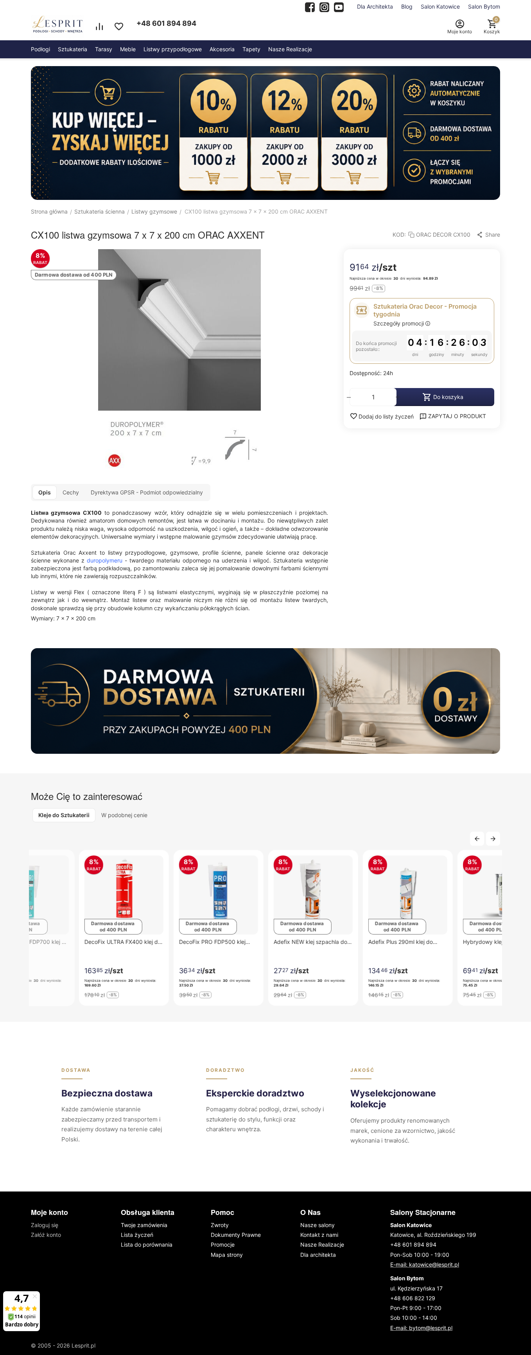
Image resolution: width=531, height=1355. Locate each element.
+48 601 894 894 (166, 23)
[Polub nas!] (310, 6)
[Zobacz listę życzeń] (119, 26)
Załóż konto (46, 1234)
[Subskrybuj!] (339, 6)
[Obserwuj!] (324, 6)
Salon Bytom (484, 6)
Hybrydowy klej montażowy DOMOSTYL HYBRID (450, 941)
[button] (488, 234)
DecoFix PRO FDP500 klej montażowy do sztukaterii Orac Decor (164, 941)
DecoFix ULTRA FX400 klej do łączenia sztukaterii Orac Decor (75, 941)
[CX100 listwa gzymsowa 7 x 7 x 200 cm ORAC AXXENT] (179, 360)
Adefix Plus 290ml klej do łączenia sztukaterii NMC (353, 941)
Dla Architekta (375, 6)
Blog (407, 6)
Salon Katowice (440, 6)
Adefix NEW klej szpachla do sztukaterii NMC (263, 941)
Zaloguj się (44, 1225)
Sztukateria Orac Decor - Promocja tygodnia (425, 310)
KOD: (399, 234)
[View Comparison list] (99, 26)
